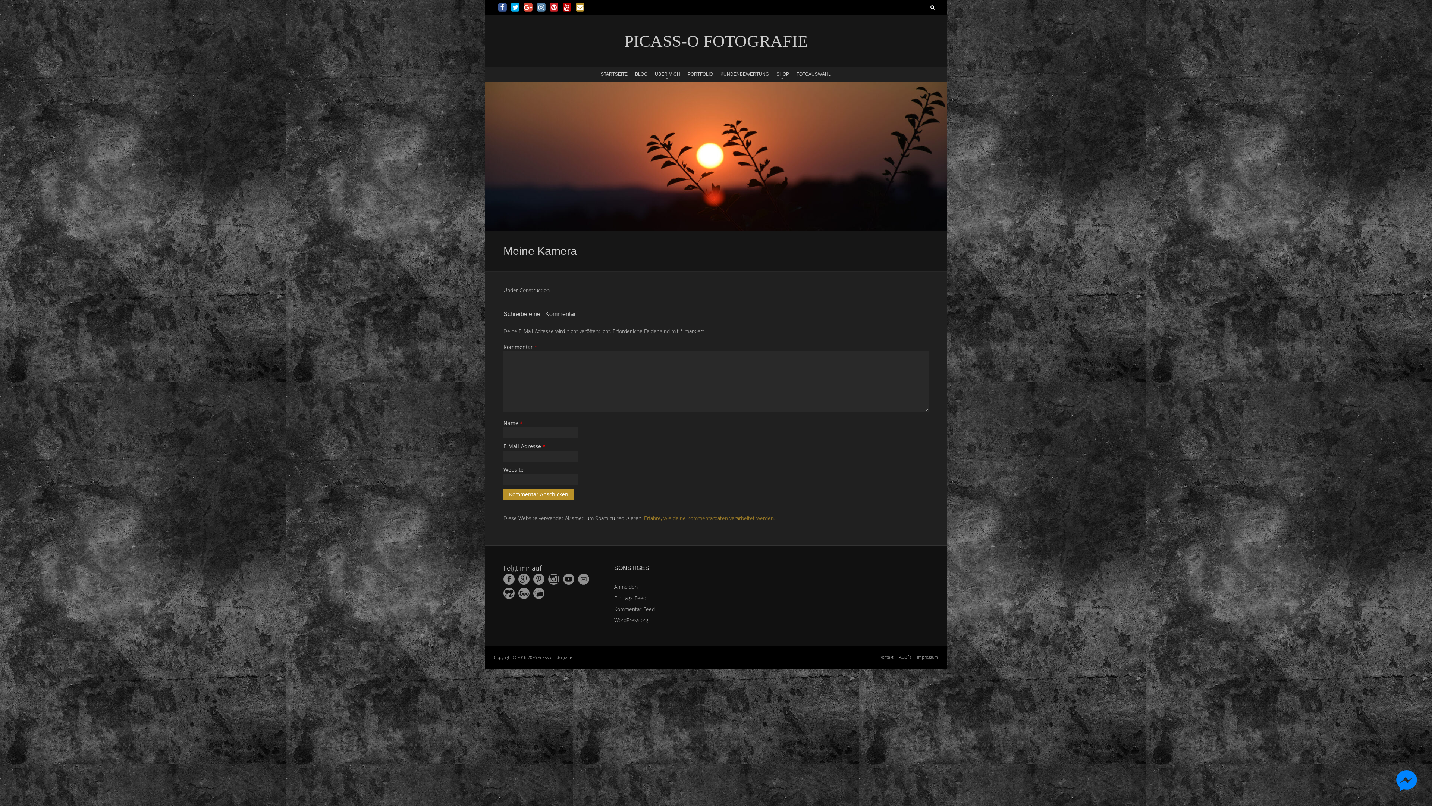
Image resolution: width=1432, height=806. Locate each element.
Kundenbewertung (744, 74)
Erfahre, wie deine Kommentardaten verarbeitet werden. (709, 518)
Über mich (667, 74)
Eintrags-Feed (630, 598)
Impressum (927, 657)
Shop (782, 74)
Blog (641, 74)
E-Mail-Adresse (524, 446)
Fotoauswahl (814, 74)
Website (513, 469)
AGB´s (905, 657)
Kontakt (887, 657)
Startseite (614, 74)
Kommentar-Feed (634, 609)
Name (512, 423)
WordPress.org (631, 620)
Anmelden (626, 586)
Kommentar (520, 346)
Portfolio (700, 74)
